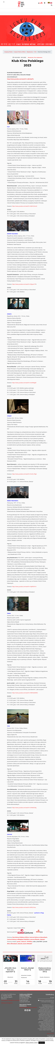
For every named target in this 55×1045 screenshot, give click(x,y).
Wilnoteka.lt (14, 943)
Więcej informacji (50, 1033)
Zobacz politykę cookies (32, 1042)
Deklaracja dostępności (7, 1003)
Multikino (27, 939)
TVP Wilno (29, 941)
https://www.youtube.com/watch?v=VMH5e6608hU (25, 692)
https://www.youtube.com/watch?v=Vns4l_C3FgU (24, 474)
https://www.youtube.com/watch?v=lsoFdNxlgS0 (24, 382)
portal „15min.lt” (21, 941)
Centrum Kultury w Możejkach (15, 939)
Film (35, 57)
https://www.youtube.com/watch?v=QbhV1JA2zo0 (24, 206)
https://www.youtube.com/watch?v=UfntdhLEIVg (24, 807)
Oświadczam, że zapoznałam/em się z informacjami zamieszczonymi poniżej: (46, 1002)
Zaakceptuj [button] (41, 1042)
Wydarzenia (39, 57)
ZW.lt (8, 943)
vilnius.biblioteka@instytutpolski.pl (28, 1007)
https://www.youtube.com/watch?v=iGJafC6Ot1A (24, 586)
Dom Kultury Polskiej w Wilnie (20, 937)
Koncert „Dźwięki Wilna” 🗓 (27, 969)
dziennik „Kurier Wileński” (25, 943)
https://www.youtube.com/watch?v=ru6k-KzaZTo (20, 79)
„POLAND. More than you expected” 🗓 (10, 970)
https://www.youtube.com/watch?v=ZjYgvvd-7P (24, 284)
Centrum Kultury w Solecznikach (38, 937)
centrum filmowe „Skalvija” (37, 939)
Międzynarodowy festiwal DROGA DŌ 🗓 (44, 970)
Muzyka (29, 975)
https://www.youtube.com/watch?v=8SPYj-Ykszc (24, 907)
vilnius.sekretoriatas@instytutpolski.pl (10, 1000)
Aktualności (30, 57)
